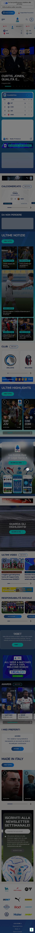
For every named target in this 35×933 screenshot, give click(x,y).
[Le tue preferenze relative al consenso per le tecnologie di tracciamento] (31, 929)
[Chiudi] (28, 461)
